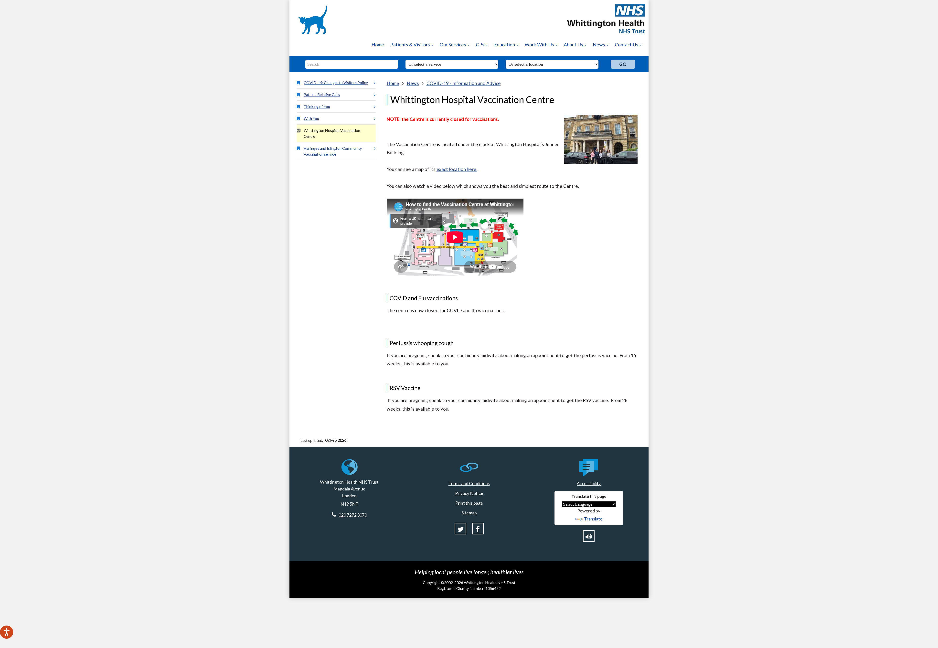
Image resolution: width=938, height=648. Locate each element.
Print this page (469, 503)
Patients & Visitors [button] (410, 44)
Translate (593, 518)
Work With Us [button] (540, 44)
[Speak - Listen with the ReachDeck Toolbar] (6, 632)
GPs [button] (480, 44)
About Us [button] (574, 44)
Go (623, 64)
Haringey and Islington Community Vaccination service (333, 151)
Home (378, 44)
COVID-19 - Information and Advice (463, 83)
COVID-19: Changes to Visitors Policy (336, 82)
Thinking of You (317, 106)
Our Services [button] (453, 44)
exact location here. (457, 169)
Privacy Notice (469, 493)
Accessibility (589, 483)
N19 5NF (349, 504)
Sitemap (469, 512)
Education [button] (505, 44)
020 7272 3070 (353, 515)
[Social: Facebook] (478, 528)
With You (311, 118)
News (413, 83)
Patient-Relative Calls (322, 94)
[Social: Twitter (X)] (460, 528)
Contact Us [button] (627, 44)
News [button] (599, 44)
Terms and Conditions (469, 483)
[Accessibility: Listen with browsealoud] (589, 536)
